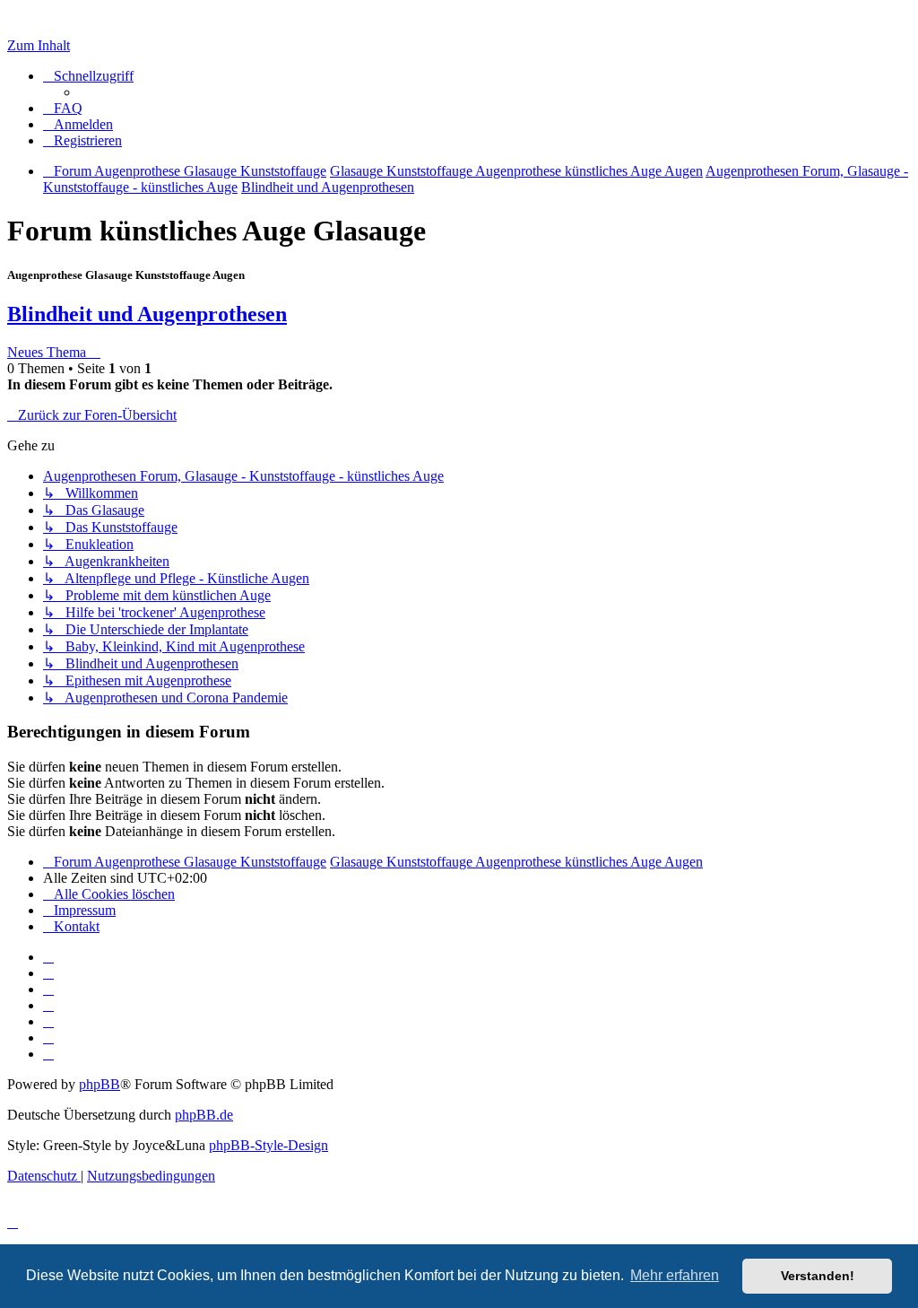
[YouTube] (48, 1053)
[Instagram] (48, 1005)
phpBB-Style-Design (268, 1145)
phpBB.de (204, 1114)
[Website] (48, 956)
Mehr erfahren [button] (674, 1275)
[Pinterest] (48, 1021)
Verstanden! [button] (817, 1276)
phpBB (99, 1084)
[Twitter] (48, 989)
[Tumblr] (48, 1037)
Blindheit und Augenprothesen (147, 314)
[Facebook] (48, 973)
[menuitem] (62, 108)
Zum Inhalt (38, 45)
